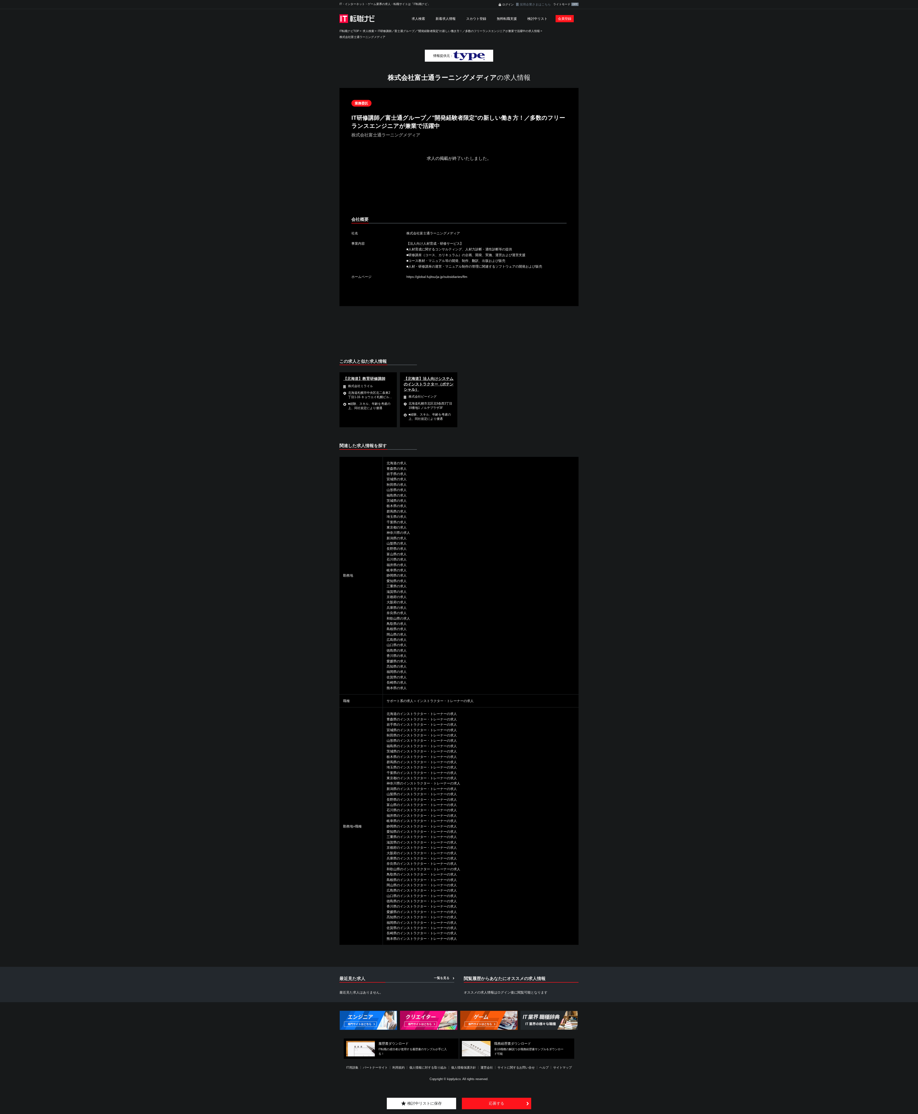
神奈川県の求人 (398, 533)
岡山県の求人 (397, 634)
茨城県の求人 (397, 501)
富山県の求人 (397, 554)
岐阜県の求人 (397, 570)
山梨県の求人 (397, 543)
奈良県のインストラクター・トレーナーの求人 (422, 863)
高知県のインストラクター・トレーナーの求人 (422, 917)
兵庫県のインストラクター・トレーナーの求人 (422, 858)
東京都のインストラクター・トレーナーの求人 (422, 778)
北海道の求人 (397, 463)
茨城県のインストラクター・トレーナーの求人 (422, 751)
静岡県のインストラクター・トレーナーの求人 (422, 826)
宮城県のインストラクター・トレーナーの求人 (422, 730)
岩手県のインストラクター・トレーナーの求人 (422, 724)
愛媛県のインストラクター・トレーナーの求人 (422, 912)
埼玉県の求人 (397, 517)
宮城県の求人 (397, 479)
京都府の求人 (397, 597)
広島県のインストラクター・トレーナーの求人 (422, 890)
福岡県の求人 (397, 672)
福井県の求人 (397, 565)
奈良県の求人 (397, 613)
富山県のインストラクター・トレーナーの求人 (422, 805)
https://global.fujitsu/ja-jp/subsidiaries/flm (436, 277)
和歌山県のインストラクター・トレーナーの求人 (423, 869)
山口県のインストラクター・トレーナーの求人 (422, 896)
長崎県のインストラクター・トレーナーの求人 (422, 933)
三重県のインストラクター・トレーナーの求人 (422, 837)
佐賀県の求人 (397, 677)
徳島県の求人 (397, 650)
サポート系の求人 (400, 701)
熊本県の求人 (397, 688)
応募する (496, 1103)
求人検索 (418, 19)
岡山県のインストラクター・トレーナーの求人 (422, 885)
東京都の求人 (397, 527)
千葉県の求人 (397, 522)
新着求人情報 (446, 19)
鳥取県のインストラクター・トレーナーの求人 (422, 874)
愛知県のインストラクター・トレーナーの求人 (422, 831)
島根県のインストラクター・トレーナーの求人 (422, 880)
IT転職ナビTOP (349, 31)
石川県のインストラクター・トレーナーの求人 (422, 810)
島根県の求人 (397, 629)
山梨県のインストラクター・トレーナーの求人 (422, 794)
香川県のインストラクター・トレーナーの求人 (422, 906)
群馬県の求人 (397, 511)
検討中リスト (537, 19)
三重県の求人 (397, 586)
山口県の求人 (397, 645)
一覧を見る (441, 978)
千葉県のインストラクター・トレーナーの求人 (422, 773)
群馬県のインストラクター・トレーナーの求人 (422, 762)
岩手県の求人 (397, 474)
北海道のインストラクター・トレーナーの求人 (422, 714)
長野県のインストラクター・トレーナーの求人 (422, 799)
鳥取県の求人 (397, 624)
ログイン (508, 4)
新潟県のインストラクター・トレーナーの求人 (422, 789)
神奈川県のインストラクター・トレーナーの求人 (423, 783)
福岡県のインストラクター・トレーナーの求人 (422, 923)
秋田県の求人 (397, 485)
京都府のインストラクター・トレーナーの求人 (422, 847)
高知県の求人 (397, 666)
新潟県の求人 (397, 538)
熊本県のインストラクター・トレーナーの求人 (422, 939)
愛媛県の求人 (397, 661)
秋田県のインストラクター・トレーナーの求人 (422, 735)
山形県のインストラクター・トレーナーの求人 (422, 740)
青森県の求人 (397, 468)
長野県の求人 (397, 549)
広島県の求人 (397, 640)
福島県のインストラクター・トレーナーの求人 (422, 746)
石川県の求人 (397, 559)
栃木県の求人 (397, 506)
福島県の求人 (397, 495)
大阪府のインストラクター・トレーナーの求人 (422, 853)
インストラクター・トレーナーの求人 (445, 701)
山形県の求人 (397, 490)
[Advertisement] (459, 193)
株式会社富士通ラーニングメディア (362, 37)
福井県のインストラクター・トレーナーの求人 (422, 815)
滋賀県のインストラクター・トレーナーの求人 (422, 842)
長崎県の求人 (397, 682)
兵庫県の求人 (397, 608)
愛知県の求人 (397, 581)
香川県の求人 (397, 656)
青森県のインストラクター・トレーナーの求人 (422, 719)
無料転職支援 (507, 19)
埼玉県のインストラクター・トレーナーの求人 (422, 767)
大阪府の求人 (397, 602)
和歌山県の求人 (398, 618)
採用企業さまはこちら (535, 4)
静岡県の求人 (397, 575)
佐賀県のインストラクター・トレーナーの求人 (422, 928)
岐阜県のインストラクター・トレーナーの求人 (422, 821)
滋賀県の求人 (397, 592)
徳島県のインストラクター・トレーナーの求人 (422, 901)
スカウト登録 (476, 19)
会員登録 (564, 19)
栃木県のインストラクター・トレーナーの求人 (422, 757)
